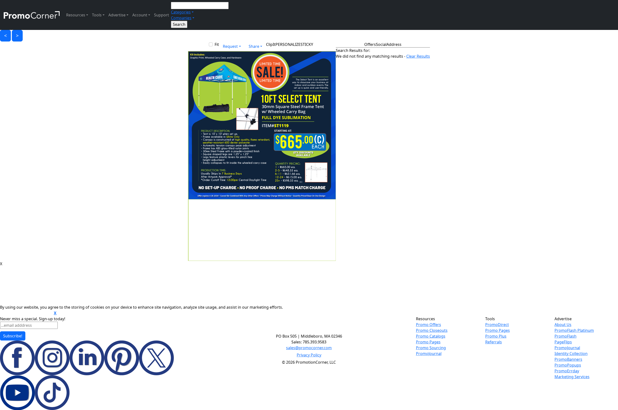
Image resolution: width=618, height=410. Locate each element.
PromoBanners (568, 359)
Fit (217, 44)
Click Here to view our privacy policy (26, 313)
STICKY (307, 44)
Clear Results (418, 56)
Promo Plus (495, 336)
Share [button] (254, 46)
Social (381, 44)
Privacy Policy (309, 355)
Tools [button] (97, 15)
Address (393, 44)
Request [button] (230, 46)
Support (161, 15)
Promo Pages (428, 342)
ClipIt (270, 44)
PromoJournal (429, 353)
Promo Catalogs (430, 336)
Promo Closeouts (432, 330)
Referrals (493, 342)
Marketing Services (572, 376)
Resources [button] (75, 15)
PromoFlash (565, 336)
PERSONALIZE (288, 44)
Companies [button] (181, 18)
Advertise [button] (117, 15)
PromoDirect (497, 324)
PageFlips (563, 342)
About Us (563, 324)
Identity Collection (571, 353)
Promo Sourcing (431, 347)
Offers (370, 44)
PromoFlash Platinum (574, 330)
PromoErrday (567, 371)
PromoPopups (568, 365)
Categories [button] (181, 12)
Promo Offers (428, 324)
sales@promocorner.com (309, 347)
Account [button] (139, 15)
